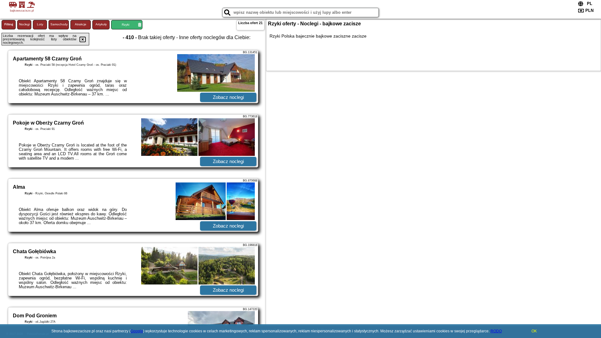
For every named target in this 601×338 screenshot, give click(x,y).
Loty (40, 24)
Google (137, 331)
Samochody (59, 24)
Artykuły (101, 24)
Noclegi (24, 24)
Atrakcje (80, 24)
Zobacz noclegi (228, 97)
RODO (496, 331)
